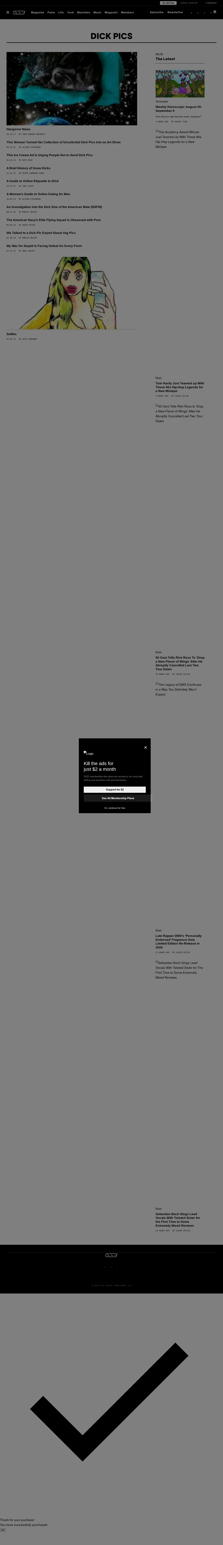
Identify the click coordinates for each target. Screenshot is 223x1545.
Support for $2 (115, 789)
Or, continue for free (114, 808)
